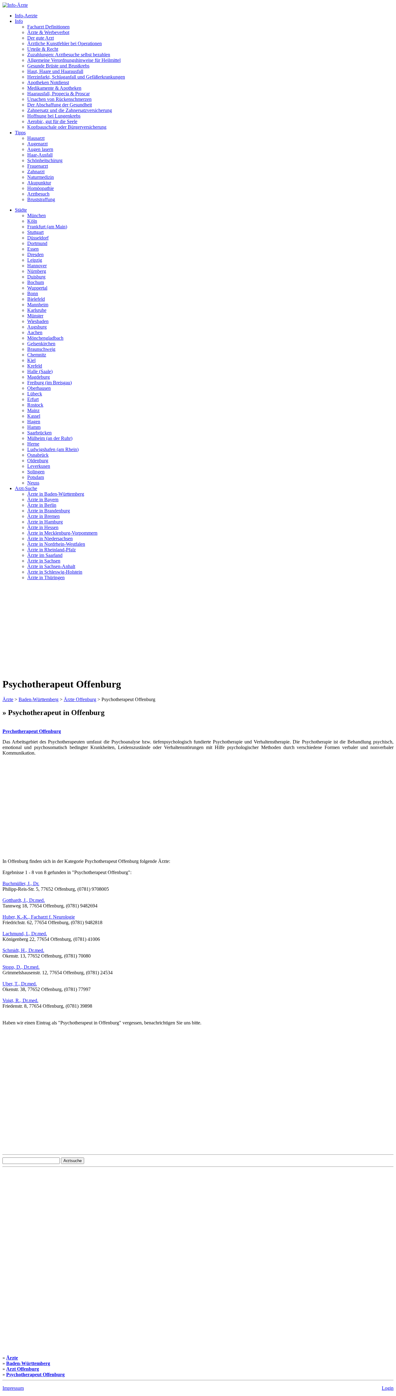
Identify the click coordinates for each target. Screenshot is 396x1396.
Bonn (32, 293)
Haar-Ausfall (40, 154)
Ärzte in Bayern (42, 499)
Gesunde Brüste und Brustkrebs (58, 65)
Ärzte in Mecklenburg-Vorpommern (62, 533)
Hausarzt (36, 138)
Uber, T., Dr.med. (19, 983)
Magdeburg (38, 377)
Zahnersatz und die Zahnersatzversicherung (69, 110)
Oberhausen (39, 388)
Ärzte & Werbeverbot (48, 32)
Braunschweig (41, 349)
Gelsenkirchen (41, 343)
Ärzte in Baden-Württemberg (55, 494)
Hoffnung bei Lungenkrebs (53, 115)
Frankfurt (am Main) (47, 226)
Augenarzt (37, 143)
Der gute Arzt (40, 38)
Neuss (33, 482)
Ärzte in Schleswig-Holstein (54, 572)
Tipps (20, 132)
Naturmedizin (40, 177)
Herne (33, 443)
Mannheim (37, 304)
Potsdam (35, 477)
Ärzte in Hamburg (45, 521)
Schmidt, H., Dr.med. (23, 950)
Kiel (31, 360)
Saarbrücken (39, 432)
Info (19, 21)
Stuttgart (35, 232)
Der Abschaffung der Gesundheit (59, 104)
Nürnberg (36, 271)
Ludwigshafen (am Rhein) (53, 449)
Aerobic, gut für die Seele (52, 121)
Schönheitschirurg (44, 160)
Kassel (33, 416)
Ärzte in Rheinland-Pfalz (51, 549)
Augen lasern (40, 149)
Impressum (13, 1388)
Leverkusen (38, 466)
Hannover (37, 265)
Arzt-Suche (26, 488)
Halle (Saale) (40, 371)
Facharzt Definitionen (48, 26)
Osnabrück (38, 455)
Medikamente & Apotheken (54, 88)
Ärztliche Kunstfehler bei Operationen (64, 43)
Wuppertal (37, 288)
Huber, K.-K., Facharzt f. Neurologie (38, 917)
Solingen (36, 471)
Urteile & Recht (42, 49)
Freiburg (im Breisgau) (49, 382)
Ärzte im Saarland (44, 555)
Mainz (33, 410)
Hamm (34, 427)
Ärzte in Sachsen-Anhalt (51, 566)
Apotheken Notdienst (48, 82)
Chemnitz (36, 354)
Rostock (35, 404)
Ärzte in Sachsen (43, 560)
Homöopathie (40, 188)
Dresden (35, 254)
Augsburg (37, 327)
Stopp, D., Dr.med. (21, 967)
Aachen (34, 332)
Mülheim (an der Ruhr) (49, 438)
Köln (32, 221)
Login (388, 1388)
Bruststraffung (41, 199)
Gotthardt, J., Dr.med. (23, 900)
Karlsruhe (36, 310)
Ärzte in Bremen (43, 516)
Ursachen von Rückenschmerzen (59, 99)
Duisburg (36, 276)
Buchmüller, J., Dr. (20, 883)
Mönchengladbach (45, 338)
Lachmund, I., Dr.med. (24, 933)
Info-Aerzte (26, 15)
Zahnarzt (36, 171)
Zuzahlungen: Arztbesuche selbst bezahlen (68, 54)
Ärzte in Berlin (41, 505)
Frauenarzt (37, 166)
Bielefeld (36, 299)
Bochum (35, 282)
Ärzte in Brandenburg (48, 510)
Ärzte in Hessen (42, 527)
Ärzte (7, 699)
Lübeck (34, 393)
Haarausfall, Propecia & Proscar (58, 93)
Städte (21, 210)
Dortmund (37, 243)
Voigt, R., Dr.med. (20, 1000)
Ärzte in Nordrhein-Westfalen (56, 544)
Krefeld (34, 365)
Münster (35, 315)
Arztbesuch (38, 193)
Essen (33, 249)
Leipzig (34, 260)
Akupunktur (39, 182)
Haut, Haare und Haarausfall (55, 71)
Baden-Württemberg (38, 699)
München (36, 215)
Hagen (33, 421)
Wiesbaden (38, 321)
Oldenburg (37, 460)
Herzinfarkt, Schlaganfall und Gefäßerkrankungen (76, 77)
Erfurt (33, 399)
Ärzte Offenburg (80, 699)
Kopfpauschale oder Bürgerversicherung (66, 127)
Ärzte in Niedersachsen (50, 538)
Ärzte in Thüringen (46, 577)
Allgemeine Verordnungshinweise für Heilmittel (74, 60)
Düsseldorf (38, 237)
